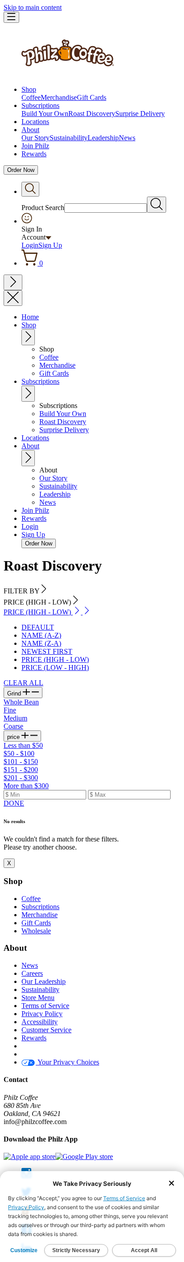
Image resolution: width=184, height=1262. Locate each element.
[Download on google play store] (84, 1156)
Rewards (33, 154)
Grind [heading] (15, 693)
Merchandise (59, 97)
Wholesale (36, 931)
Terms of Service (45, 1005)
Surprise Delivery (140, 113)
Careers (32, 973)
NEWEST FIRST (46, 651)
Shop (28, 89)
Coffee (31, 97)
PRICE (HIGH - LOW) (55, 659)
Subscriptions (40, 105)
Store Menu (37, 997)
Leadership (103, 138)
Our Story (35, 138)
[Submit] (156, 205)
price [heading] (14, 737)
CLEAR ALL (23, 683)
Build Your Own (44, 113)
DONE (14, 803)
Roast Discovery (91, 113)
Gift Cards (91, 97)
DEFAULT (37, 627)
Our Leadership (43, 981)
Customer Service (46, 1030)
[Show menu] (11, 17)
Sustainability (69, 138)
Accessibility (39, 1022)
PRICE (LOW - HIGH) (55, 667)
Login (29, 245)
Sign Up (50, 245)
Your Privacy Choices (67, 1062)
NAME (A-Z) (41, 635)
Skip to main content (33, 7)
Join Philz (35, 146)
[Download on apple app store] (29, 1156)
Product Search (42, 207)
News (127, 138)
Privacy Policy (42, 1013)
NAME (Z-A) (41, 643)
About (30, 129)
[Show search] (30, 189)
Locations (35, 121)
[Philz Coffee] (67, 74)
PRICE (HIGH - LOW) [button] (38, 612)
